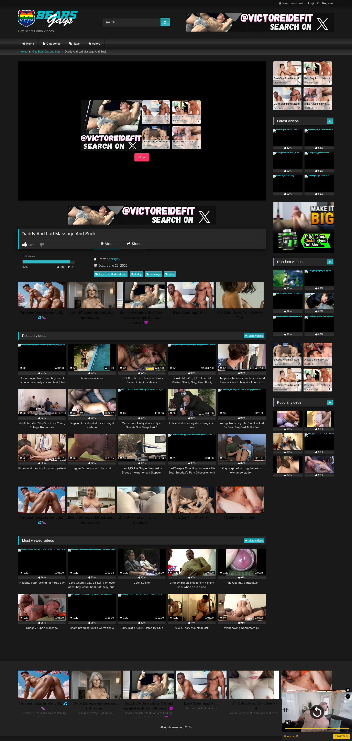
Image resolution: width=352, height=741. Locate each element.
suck (171, 274)
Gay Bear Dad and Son (46, 51)
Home (30, 43)
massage (155, 274)
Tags (77, 43)
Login (311, 3)
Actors (96, 43)
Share (136, 244)
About (108, 244)
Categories (53, 43)
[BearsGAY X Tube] (48, 19)
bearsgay (113, 259)
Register (327, 3)
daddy (138, 274)
